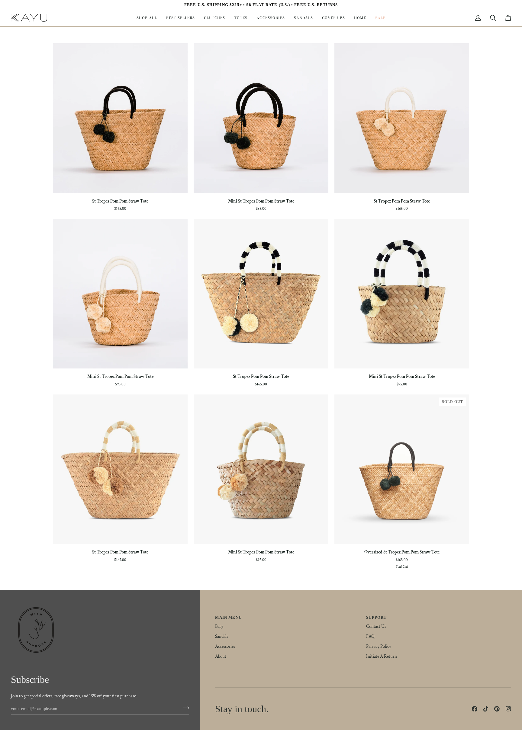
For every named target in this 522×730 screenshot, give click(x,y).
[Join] (184, 708)
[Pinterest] (497, 709)
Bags (219, 626)
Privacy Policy (378, 646)
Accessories (225, 646)
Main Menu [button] (228, 617)
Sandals (221, 636)
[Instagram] (508, 709)
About (220, 656)
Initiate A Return (381, 656)
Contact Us (376, 626)
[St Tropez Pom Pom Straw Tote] (120, 118)
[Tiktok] (485, 709)
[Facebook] (474, 709)
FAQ (370, 636)
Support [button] (376, 617)
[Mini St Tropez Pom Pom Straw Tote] (261, 118)
